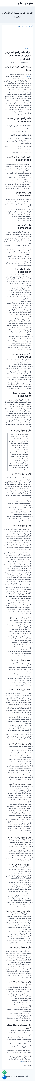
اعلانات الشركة (28, 48)
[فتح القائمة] (3, 3)
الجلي (22, 1061)
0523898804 (27, 76)
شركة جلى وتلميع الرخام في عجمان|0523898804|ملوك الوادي (18, 55)
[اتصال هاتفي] (4, 1077)
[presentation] (17, 35)
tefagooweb (24, 62)
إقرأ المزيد (27, 1065)
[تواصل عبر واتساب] (4, 1072)
